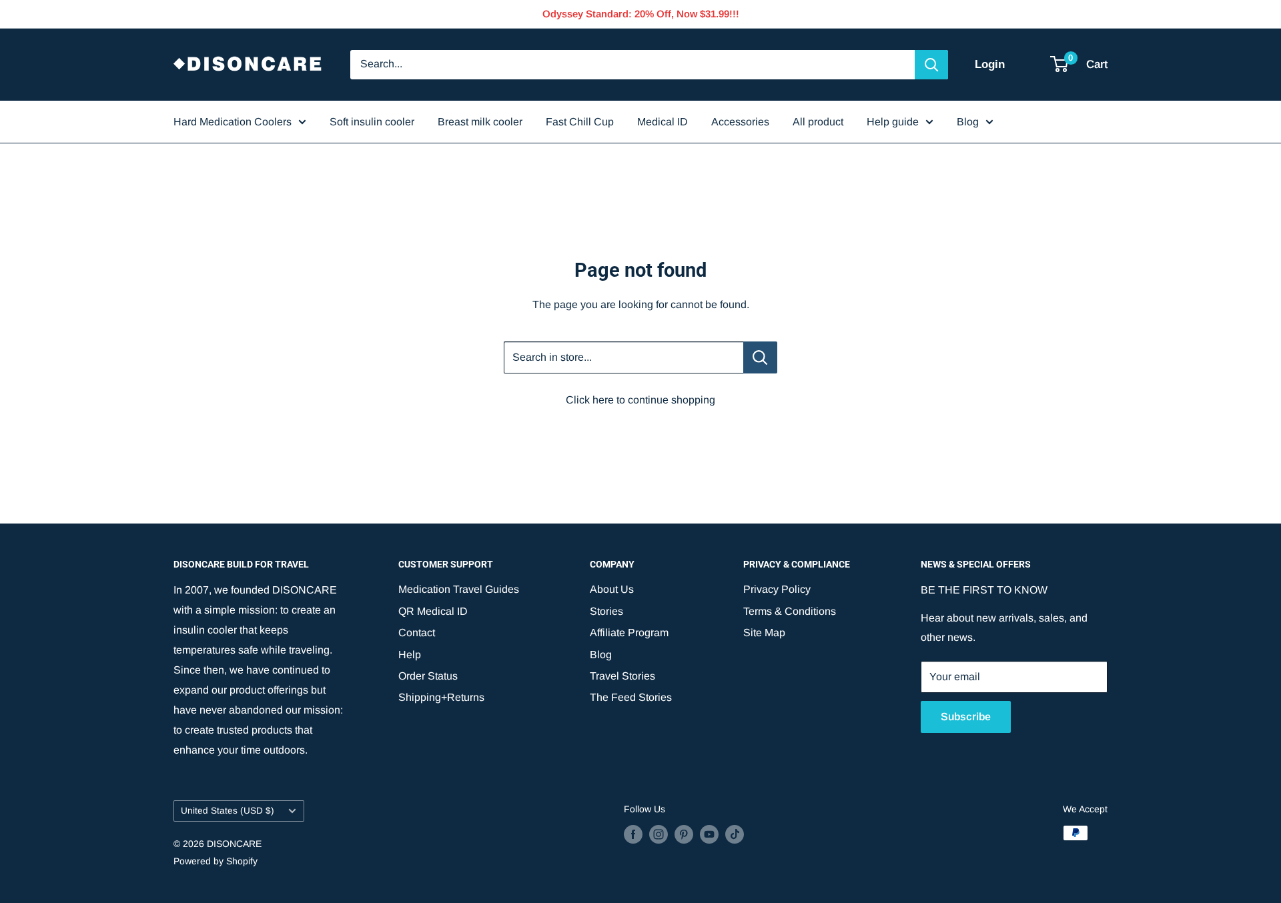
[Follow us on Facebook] (633, 834)
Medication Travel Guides (458, 589)
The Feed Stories (631, 697)
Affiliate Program (629, 632)
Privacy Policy (777, 589)
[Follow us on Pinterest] (684, 834)
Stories (606, 611)
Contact (416, 632)
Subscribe (966, 716)
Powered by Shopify (215, 861)
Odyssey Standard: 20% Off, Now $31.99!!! (640, 13)
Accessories (740, 121)
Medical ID (662, 121)
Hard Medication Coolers (232, 121)
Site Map (764, 632)
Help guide (893, 121)
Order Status (428, 676)
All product (818, 121)
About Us (612, 589)
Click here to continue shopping (640, 399)
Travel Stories (622, 676)
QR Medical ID (433, 611)
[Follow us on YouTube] (709, 834)
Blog (968, 121)
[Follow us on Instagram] (658, 834)
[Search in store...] (760, 357)
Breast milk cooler (480, 121)
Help (409, 654)
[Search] (931, 64)
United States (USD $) (227, 811)
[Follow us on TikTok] (734, 834)
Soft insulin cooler (372, 121)
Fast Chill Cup (580, 121)
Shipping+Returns (441, 697)
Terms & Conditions (789, 611)
